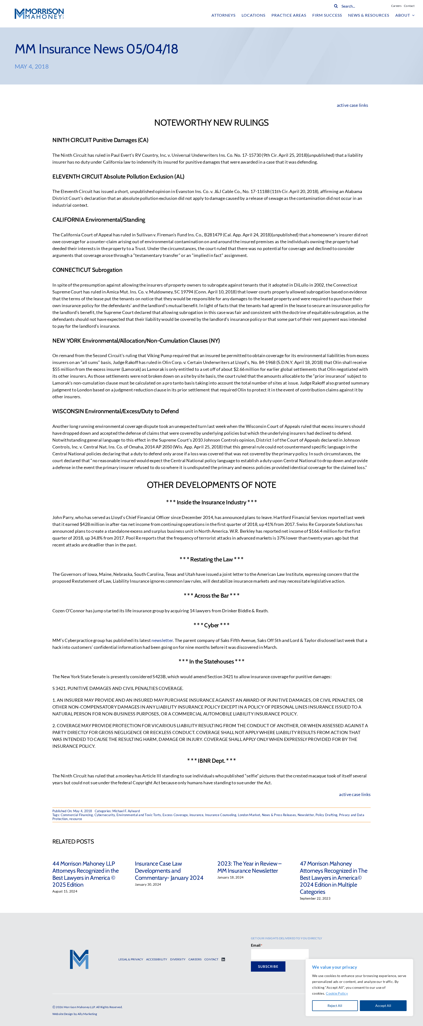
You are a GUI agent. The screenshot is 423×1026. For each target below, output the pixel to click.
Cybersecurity (104, 815)
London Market (249, 815)
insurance (196, 815)
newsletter (162, 640)
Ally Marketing (87, 1014)
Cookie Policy (337, 993)
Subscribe (268, 966)
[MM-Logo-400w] (39, 10)
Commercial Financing (77, 815)
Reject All (335, 1005)
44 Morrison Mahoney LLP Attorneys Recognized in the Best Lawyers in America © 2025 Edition (85, 874)
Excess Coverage (175, 815)
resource (75, 819)
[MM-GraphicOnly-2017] (79, 952)
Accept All (383, 1005)
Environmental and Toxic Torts (139, 815)
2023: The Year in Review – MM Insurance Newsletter (249, 867)
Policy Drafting (326, 815)
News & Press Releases (279, 815)
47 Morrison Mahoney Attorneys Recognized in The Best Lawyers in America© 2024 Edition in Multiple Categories (333, 877)
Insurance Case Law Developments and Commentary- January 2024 (169, 870)
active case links (355, 794)
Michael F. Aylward (126, 811)
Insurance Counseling (220, 815)
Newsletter (306, 815)
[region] (359, 987)
